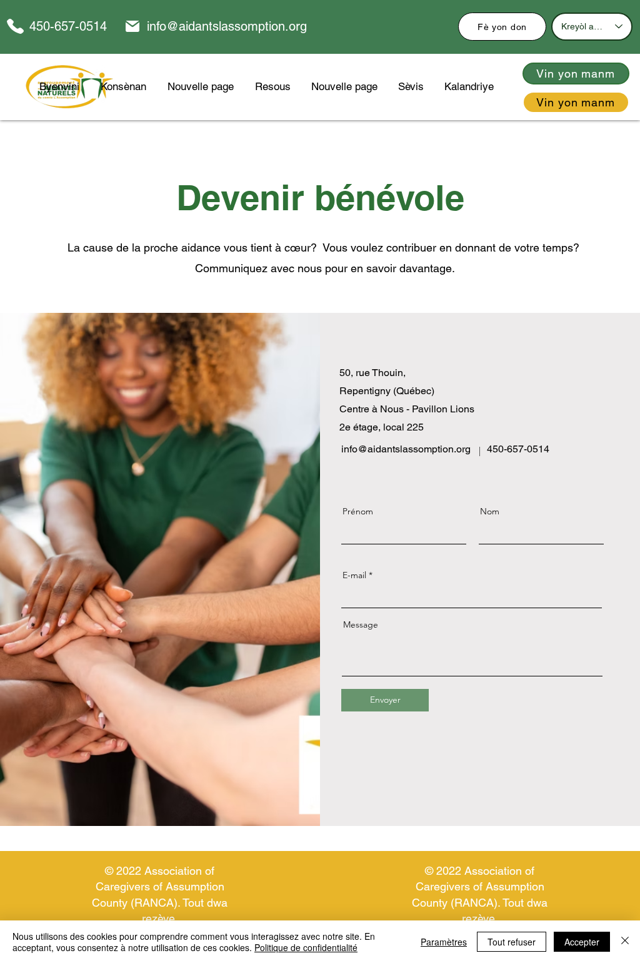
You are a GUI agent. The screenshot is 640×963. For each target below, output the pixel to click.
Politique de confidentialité (306, 947)
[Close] (625, 941)
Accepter (581, 941)
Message (360, 624)
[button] (272, 86)
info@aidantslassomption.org (227, 26)
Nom (489, 511)
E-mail (354, 575)
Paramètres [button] (444, 941)
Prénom (357, 511)
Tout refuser (512, 941)
